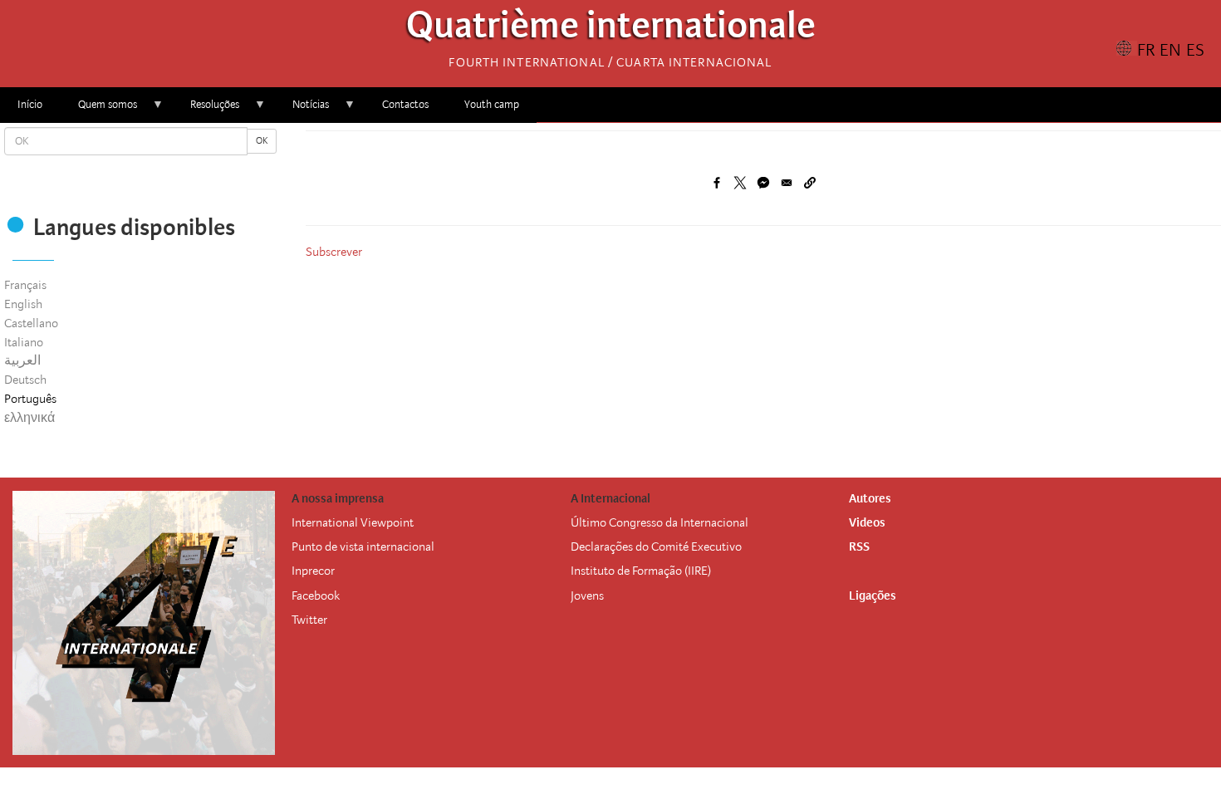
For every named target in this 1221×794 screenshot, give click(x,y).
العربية (22, 360)
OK (261, 140)
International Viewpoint (353, 522)
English (23, 304)
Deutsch (25, 379)
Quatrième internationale (611, 29)
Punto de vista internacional (363, 546)
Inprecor (313, 570)
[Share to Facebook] (717, 182)
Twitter (309, 619)
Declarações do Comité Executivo (656, 546)
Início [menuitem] (29, 104)
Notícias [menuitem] (302, 110)
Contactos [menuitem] (405, 104)
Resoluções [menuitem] (206, 110)
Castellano (31, 323)
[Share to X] (740, 182)
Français (25, 284)
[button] (810, 182)
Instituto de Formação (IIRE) (641, 570)
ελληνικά (29, 417)
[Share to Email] (786, 182)
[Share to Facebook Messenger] (763, 182)
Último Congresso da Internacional (659, 522)
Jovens (587, 595)
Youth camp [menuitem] (491, 104)
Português (30, 398)
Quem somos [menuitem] (99, 110)
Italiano (23, 342)
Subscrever (334, 251)
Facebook (316, 595)
